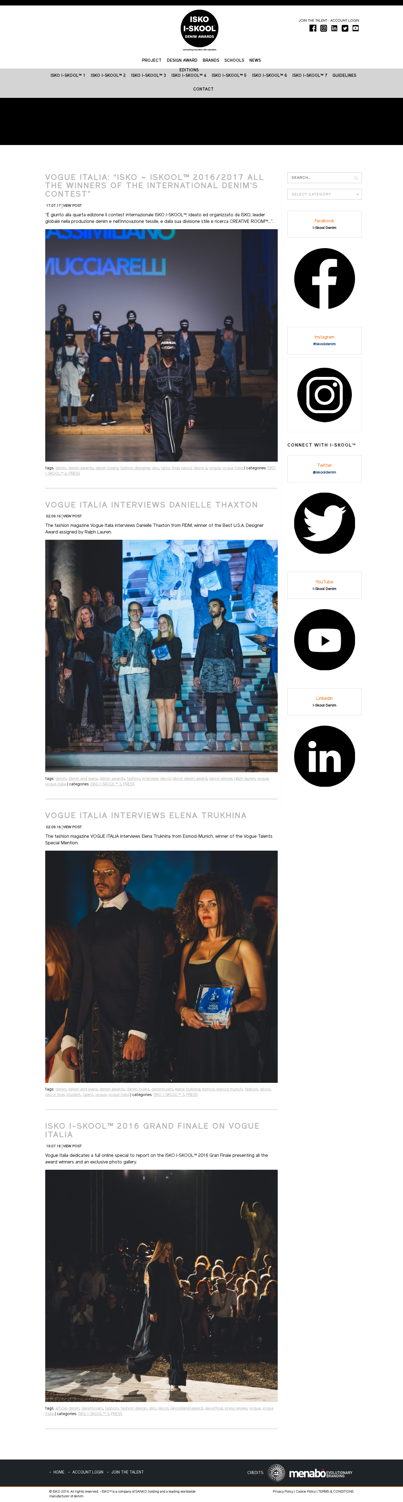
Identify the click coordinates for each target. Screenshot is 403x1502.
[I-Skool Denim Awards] (199, 28)
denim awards (80, 468)
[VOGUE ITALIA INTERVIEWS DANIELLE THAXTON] (161, 656)
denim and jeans (83, 779)
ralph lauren (244, 779)
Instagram (324, 337)
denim (60, 468)
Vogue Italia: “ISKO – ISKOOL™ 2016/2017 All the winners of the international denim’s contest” (155, 186)
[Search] (356, 177)
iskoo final (170, 468)
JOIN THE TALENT (127, 1472)
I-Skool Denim (324, 228)
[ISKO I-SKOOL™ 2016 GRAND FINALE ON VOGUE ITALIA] (161, 1286)
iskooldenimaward (186, 1409)
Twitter (324, 466)
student (73, 1095)
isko (155, 468)
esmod (208, 1090)
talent (88, 1095)
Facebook (324, 221)
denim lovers (106, 468)
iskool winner (220, 779)
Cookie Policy (306, 1492)
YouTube (324, 582)
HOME (58, 1472)
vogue (214, 468)
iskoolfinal (214, 1409)
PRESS (74, 474)
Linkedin (324, 699)
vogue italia (232, 468)
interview (150, 779)
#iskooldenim (324, 344)
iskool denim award (189, 779)
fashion (133, 779)
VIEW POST (72, 206)
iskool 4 (200, 468)
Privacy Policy (283, 1492)
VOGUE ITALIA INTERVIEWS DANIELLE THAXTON (152, 505)
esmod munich (229, 1090)
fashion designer (135, 468)
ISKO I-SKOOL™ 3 (105, 784)
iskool (186, 468)
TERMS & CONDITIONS (336, 1492)
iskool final (54, 1095)
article (61, 1409)
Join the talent (313, 20)
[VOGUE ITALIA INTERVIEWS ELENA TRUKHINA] (161, 967)
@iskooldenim (324, 472)
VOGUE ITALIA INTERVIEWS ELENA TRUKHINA (146, 816)
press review (236, 1409)
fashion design (133, 1409)
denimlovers (162, 1090)
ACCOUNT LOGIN (87, 1472)
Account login (344, 20)
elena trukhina (187, 1090)
